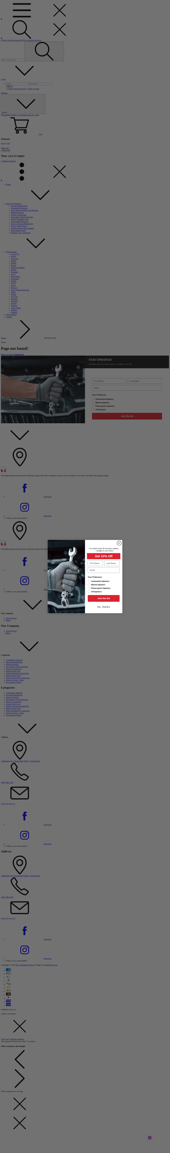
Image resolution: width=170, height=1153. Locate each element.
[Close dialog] (119, 543)
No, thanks (103, 606)
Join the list (103, 598)
